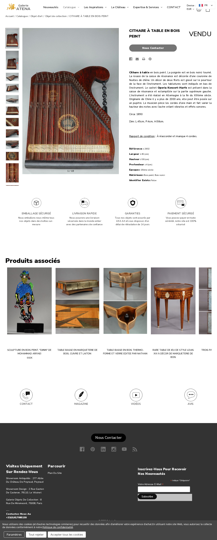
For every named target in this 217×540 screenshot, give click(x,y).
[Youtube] (124, 449)
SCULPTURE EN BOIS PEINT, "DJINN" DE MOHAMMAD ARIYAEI (29, 351)
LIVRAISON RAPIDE (84, 213)
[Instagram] (113, 449)
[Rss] (135, 449)
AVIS (190, 404)
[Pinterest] (150, 59)
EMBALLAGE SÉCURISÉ (36, 213)
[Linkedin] (103, 449)
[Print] (143, 59)
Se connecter (198, 9)
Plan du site (55, 473)
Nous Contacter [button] (108, 437)
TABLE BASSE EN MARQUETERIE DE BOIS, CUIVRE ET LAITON (77, 351)
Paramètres (14, 534)
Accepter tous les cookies (67, 534)
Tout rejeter (36, 534)
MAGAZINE (81, 404)
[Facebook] (130, 59)
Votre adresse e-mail (150, 484)
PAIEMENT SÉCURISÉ (180, 213)
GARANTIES (132, 213)
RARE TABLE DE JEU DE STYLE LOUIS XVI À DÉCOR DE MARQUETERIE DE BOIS (173, 353)
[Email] (137, 59)
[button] (154, 48)
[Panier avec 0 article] (208, 10)
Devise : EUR (191, 7)
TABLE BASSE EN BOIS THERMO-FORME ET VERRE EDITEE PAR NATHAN (125, 351)
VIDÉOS (136, 404)
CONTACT (26, 404)
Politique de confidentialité (57, 527)
